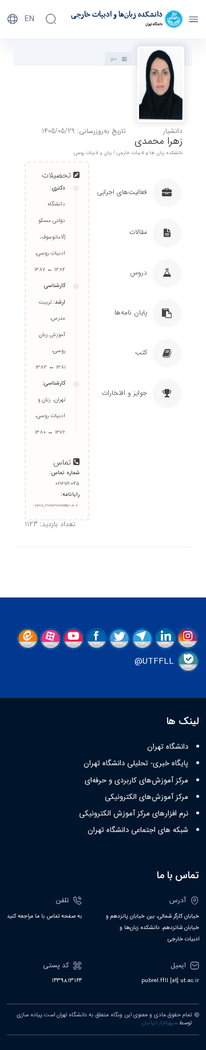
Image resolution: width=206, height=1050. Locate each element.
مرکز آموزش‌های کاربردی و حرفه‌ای (136, 780)
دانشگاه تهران (167, 747)
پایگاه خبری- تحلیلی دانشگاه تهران (136, 763)
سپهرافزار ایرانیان (159, 1023)
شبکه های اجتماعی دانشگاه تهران (138, 830)
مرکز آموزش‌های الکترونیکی (146, 797)
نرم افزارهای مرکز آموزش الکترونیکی (133, 813)
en (29, 19)
